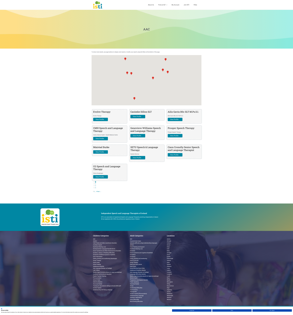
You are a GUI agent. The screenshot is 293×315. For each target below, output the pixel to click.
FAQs (195, 5)
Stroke (131, 286)
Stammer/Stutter (97, 284)
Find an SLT (162, 5)
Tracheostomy (134, 289)
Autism (95, 241)
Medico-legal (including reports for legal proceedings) (107, 272)
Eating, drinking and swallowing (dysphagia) (105, 258)
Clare (168, 247)
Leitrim (169, 270)
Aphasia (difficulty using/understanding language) (143, 243)
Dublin (168, 256)
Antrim (168, 239)
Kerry (168, 262)
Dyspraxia (132, 256)
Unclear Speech (97, 287)
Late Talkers (96, 270)
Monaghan (170, 282)
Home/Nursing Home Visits (137, 268)
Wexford (169, 297)
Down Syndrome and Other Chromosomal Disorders (107, 250)
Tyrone (169, 291)
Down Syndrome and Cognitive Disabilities (141, 252)
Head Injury (133, 266)
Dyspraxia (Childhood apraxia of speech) (104, 254)
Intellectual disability (98, 266)
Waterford (169, 293)
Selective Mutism (97, 282)
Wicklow (169, 299)
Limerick (169, 272)
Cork (168, 249)
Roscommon (170, 286)
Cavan (168, 245)
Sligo (168, 287)
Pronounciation (97, 278)
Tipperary (169, 289)
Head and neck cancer (136, 264)
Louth (168, 276)
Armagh (169, 241)
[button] (166, 5)
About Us (151, 5)
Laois (168, 268)
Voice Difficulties (134, 299)
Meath (168, 280)
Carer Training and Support (137, 247)
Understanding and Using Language (102, 289)
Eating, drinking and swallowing (138, 258)
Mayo (168, 278)
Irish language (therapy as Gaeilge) (102, 268)
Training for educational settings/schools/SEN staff (107, 286)
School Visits (96, 280)
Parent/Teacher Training (99, 276)
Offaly (168, 284)
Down (168, 254)
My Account (175, 5)
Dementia (132, 250)
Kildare (169, 264)
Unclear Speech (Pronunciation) (138, 293)
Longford (169, 274)
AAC (94, 239)
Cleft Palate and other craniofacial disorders (105, 243)
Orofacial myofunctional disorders (102, 274)
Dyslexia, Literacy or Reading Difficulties (104, 252)
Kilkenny (169, 266)
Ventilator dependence (136, 297)
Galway (169, 260)
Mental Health (133, 278)
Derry (168, 250)
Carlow (169, 243)
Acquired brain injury (135, 241)
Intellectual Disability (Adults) (138, 270)
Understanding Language (137, 295)
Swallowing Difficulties (136, 287)
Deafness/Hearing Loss (99, 247)
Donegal (169, 252)
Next (99, 191)
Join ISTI (186, 5)
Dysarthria (133, 254)
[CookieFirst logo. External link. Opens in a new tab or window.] (1, 308)
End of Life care (134, 260)
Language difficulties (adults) (138, 274)
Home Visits (96, 262)
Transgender (133, 291)
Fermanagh (170, 258)
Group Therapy (97, 260)
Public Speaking (134, 282)
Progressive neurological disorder (139, 280)
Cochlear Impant (97, 245)
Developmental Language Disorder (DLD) (104, 249)
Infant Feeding (97, 264)
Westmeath (170, 295)
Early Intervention (97, 256)
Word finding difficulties (136, 301)
